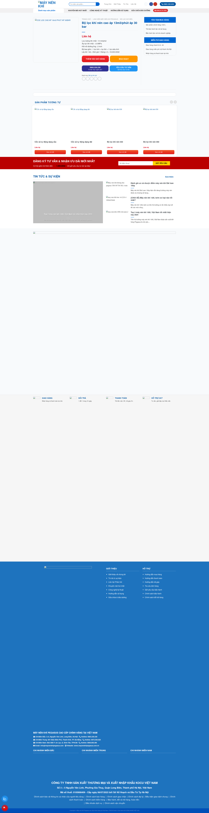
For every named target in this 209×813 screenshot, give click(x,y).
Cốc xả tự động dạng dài (81, 141)
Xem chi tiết (50, 152)
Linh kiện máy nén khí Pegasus (105, 19)
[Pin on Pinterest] (95, 78)
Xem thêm (169, 176)
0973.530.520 (96, 740)
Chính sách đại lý (135, 796)
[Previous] (171, 102)
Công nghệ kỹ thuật (115, 589)
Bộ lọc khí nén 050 (151, 141)
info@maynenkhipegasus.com (51, 745)
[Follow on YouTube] (155, 4)
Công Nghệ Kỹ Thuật (99, 10)
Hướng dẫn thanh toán (153, 578)
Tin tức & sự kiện (114, 578)
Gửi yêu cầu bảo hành (153, 589)
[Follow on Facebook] (151, 4)
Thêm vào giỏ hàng (95, 59)
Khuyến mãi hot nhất (116, 586)
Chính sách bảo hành (153, 593)
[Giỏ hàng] (146, 4)
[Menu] (140, 4)
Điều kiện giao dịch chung (156, 796)
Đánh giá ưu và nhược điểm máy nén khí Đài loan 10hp (152, 184)
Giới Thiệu (117, 4)
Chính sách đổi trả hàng (154, 597)
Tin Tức (125, 4)
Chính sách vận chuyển (115, 803)
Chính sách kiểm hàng (95, 799)
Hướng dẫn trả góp (152, 582)
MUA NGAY (124, 59)
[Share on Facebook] (84, 78)
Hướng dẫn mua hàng (153, 574)
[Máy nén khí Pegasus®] (48, 4)
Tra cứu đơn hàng (151, 586)
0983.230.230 (92, 736)
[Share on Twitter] (87, 78)
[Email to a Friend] (91, 78)
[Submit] (98, 4)
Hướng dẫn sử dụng (116, 593)
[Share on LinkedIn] (99, 78)
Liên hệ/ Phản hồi (115, 582)
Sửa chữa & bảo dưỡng (117, 597)
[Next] (175, 102)
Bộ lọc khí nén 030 (115, 141)
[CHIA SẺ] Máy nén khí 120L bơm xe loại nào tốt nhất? (151, 198)
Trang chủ (86, 19)
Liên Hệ (133, 4)
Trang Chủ (107, 4)
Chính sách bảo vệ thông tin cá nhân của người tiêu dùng (59, 796)
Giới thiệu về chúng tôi (117, 574)
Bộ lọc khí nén (126, 19)
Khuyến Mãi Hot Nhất (77, 10)
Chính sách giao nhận (116, 796)
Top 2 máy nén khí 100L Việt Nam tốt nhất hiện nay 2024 (68, 214)
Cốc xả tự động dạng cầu (45, 141)
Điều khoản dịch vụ (94, 803)
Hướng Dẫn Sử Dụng (120, 10)
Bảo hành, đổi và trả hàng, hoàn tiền (123, 799)
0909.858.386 (92, 742)
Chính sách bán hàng (95, 796)
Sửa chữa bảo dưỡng (140, 10)
